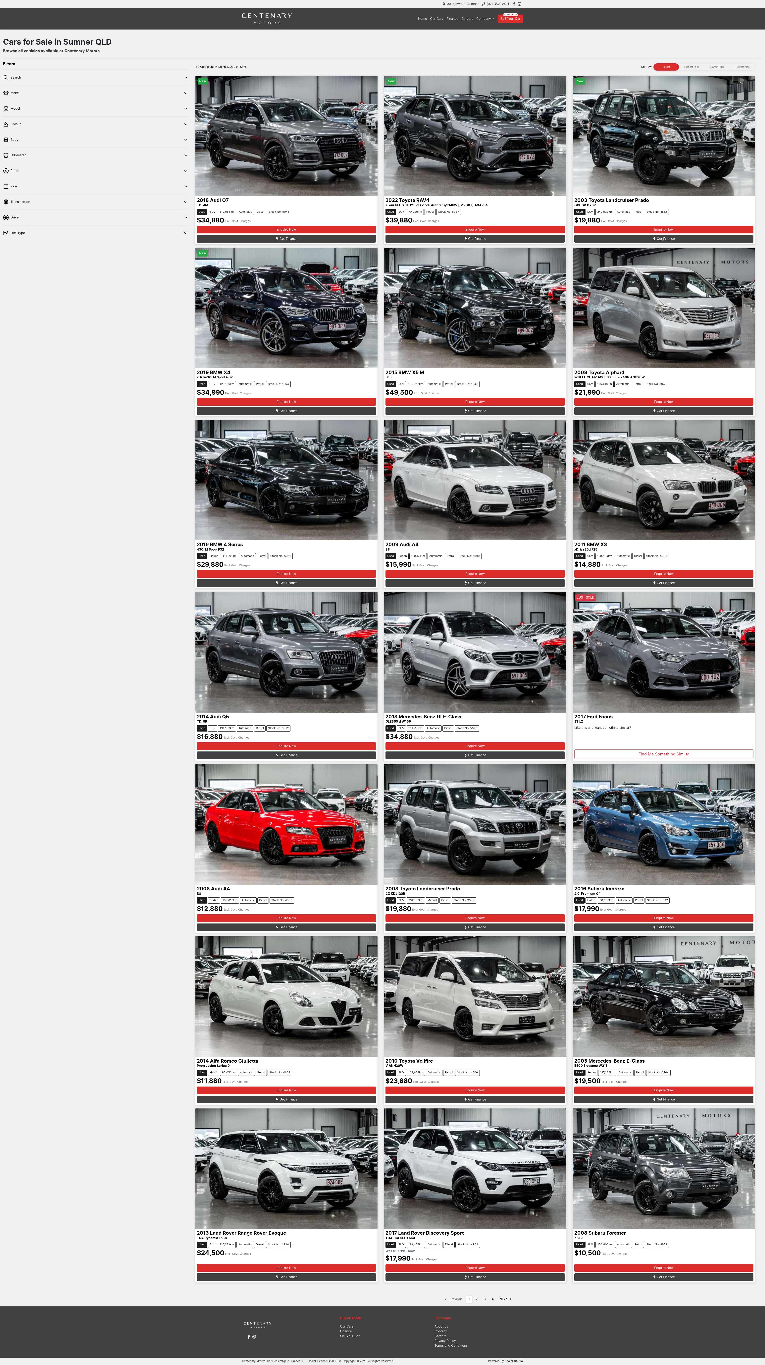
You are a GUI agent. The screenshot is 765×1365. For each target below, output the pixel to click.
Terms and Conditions (451, 1345)
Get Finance (288, 238)
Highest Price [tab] (691, 67)
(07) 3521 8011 (498, 4)
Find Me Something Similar (663, 754)
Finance (452, 18)
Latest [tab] (666, 67)
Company (483, 18)
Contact (440, 1331)
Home (422, 18)
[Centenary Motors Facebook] (515, 4)
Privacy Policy (445, 1340)
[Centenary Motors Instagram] (520, 4)
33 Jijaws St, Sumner (463, 4)
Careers (467, 18)
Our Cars (436, 18)
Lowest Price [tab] (717, 67)
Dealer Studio (514, 1361)
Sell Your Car (510, 18)
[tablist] (704, 67)
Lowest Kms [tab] (742, 67)
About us (441, 1326)
